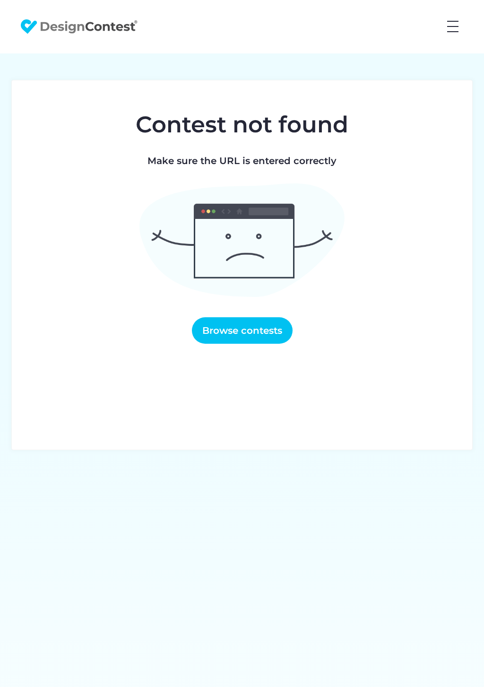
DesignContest (79, 26)
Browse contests (242, 330)
